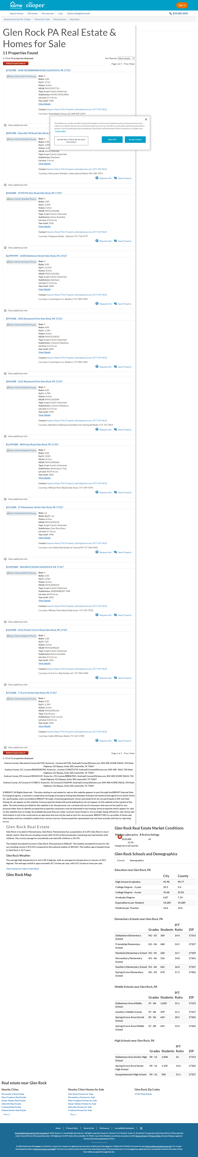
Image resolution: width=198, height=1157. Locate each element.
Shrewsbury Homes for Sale (81, 1097)
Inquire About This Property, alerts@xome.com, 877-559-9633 (77, 109)
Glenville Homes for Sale (80, 1107)
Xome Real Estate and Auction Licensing (31, 1133)
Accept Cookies (135, 139)
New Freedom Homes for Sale (82, 1100)
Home (58, 1128)
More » (7, 1114)
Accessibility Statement (124, 1128)
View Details (45, 104)
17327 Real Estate (143, 1094)
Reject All (112, 139)
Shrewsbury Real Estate (13, 1094)
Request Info (106, 178)
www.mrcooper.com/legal (44, 1149)
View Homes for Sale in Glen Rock (22, 868)
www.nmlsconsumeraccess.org (158, 1146)
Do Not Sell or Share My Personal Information (71, 140)
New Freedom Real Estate (14, 1097)
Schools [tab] (121, 860)
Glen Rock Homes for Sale (80, 1094)
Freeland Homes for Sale (80, 1110)
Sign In (182, 5)
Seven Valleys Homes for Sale (82, 1103)
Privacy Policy (72, 1128)
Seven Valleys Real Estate (14, 1100)
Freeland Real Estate (11, 1107)
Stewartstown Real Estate (14, 1110)
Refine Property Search (15, 63)
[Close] (146, 119)
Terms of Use (89, 1128)
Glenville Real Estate (11, 1103)
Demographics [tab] (137, 860)
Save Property (124, 178)
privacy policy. (60, 131)
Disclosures (104, 1128)
